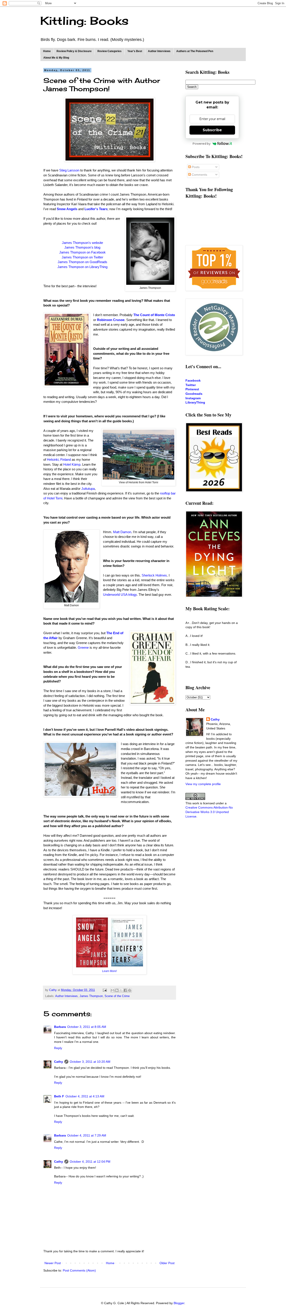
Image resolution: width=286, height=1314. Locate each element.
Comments (199, 174)
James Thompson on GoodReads (82, 262)
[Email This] (112, 990)
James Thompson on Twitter (82, 257)
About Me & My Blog (56, 57)
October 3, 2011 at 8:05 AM (86, 1027)
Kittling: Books (84, 20)
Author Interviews (159, 51)
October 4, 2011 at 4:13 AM (84, 1096)
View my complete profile (203, 784)
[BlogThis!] (117, 990)
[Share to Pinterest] (129, 990)
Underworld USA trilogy (120, 594)
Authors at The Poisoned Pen (194, 51)
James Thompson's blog (82, 247)
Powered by (201, 143)
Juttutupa (88, 488)
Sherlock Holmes (154, 575)
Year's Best (134, 51)
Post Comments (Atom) (79, 1270)
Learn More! (109, 971)
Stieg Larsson (69, 170)
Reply (58, 1048)
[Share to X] (121, 990)
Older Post (167, 1263)
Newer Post (52, 1263)
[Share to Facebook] (125, 990)
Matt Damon (122, 532)
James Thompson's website (82, 243)
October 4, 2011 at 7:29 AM (86, 1135)
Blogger (179, 1303)
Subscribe (212, 130)
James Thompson (91, 996)
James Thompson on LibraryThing (82, 267)
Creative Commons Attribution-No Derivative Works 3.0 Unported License (209, 812)
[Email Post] (104, 990)
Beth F (59, 1096)
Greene (83, 647)
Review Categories (109, 51)
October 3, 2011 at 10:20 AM (90, 1061)
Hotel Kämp (71, 464)
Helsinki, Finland (59, 459)
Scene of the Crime (117, 996)
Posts (195, 167)
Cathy (58, 1061)
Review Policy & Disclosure (74, 51)
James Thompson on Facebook (82, 252)
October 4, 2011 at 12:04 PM (90, 1161)
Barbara (60, 1027)
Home (47, 51)
